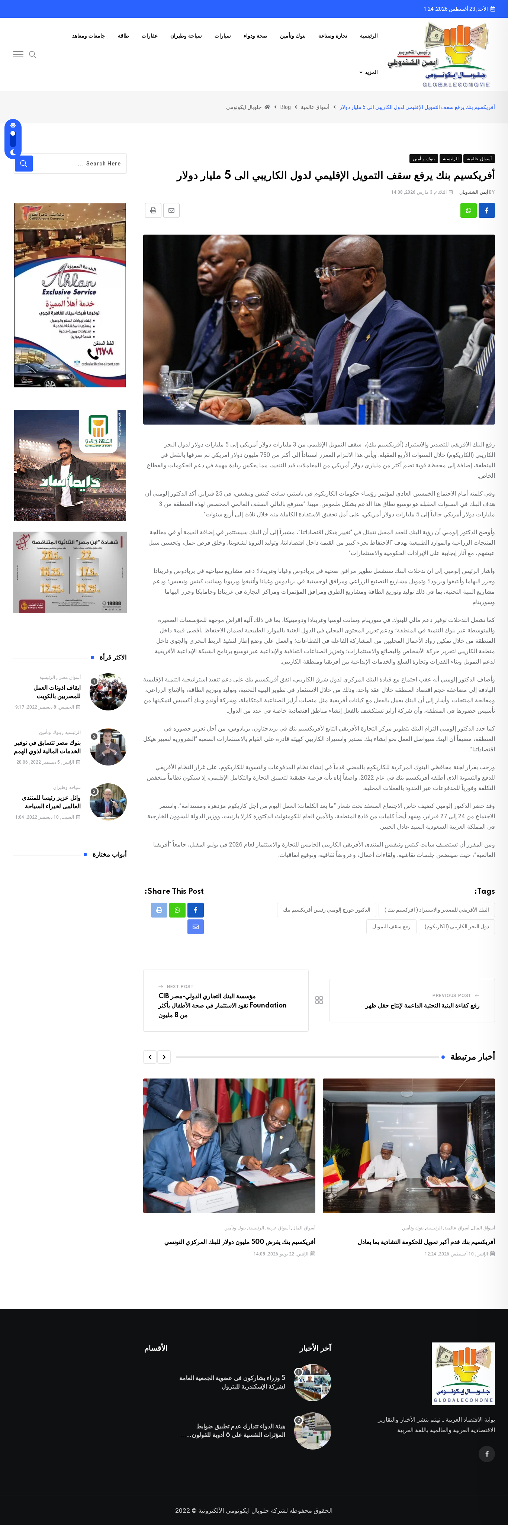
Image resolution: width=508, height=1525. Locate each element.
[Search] (32, 53)
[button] (164, 1057)
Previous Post (452, 995)
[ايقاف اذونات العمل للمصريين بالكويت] (108, 691)
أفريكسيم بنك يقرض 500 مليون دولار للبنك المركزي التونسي (239, 1242)
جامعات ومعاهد (88, 36)
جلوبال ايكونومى (247, 1510)
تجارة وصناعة (332, 36)
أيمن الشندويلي (473, 192)
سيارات (223, 36)
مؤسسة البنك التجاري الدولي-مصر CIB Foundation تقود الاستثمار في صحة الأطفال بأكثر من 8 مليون (222, 1006)
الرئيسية (369, 36)
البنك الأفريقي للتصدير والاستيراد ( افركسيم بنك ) (437, 910)
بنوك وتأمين (293, 36)
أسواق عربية (278, 1228)
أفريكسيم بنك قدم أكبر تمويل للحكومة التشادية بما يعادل (426, 1242)
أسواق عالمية (456, 1228)
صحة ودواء (255, 36)
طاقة (123, 36)
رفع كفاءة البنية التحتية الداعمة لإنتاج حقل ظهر (423, 1005)
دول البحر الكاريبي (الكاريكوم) (457, 926)
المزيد (371, 72)
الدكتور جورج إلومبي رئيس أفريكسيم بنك (326, 910)
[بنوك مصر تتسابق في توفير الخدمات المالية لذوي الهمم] (108, 746)
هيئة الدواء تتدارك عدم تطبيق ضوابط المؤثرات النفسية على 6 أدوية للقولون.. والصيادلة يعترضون (236, 1435)
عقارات (150, 36)
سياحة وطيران (186, 36)
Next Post (180, 986)
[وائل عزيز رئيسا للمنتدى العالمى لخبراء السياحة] (108, 801)
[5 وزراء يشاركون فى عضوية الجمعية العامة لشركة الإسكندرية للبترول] (312, 1382)
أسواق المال (483, 1228)
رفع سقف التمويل (391, 926)
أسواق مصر (70, 677)
